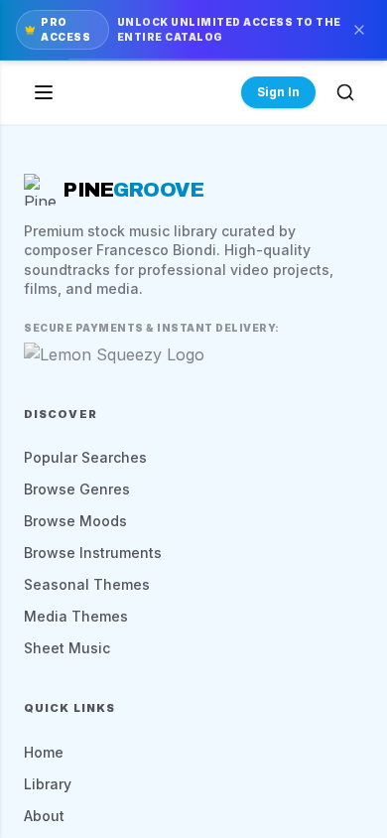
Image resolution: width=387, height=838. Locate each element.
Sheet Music (67, 647)
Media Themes (76, 616)
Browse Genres (77, 489)
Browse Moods (75, 520)
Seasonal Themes (87, 584)
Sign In (278, 91)
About (44, 815)
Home (44, 752)
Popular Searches (85, 457)
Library (47, 783)
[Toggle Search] (345, 92)
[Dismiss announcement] (359, 30)
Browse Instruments (93, 552)
